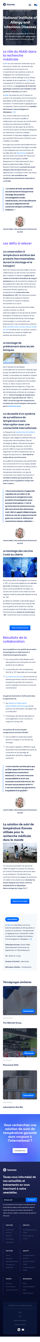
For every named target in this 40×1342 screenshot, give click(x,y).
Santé (8, 1255)
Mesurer (9, 1236)
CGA (20, 1312)
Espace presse (28, 1293)
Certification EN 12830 (29, 1263)
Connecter (10, 1239)
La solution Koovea (10, 1231)
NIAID (7, 95)
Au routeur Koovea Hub (14, 677)
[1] (28, 80)
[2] (14, 112)
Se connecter (10, 1287)
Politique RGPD (20, 1325)
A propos (9, 1283)
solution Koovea (14, 406)
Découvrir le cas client (20, 901)
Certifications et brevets (29, 1256)
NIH (6, 64)
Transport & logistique (10, 1266)
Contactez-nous (20, 1150)
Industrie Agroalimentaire (12, 1260)
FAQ (24, 1290)
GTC (20, 1316)
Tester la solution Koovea (20, 628)
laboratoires (21, 153)
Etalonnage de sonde (28, 1237)
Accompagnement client (30, 1231)
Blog (24, 1283)
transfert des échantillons (25, 432)
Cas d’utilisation (29, 1287)
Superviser (10, 1242)
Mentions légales (20, 1320)
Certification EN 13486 (29, 1269)
